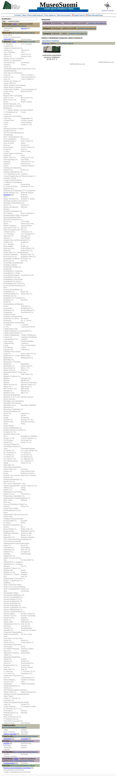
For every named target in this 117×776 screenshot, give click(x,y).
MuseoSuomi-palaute (64, 15)
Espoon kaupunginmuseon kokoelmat (17, 768)
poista (103, 23)
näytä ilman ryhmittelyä (51, 41)
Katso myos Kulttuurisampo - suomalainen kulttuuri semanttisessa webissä (58, 11)
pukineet (24, 28)
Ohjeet (24, 15)
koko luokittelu (8, 26)
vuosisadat (24, 739)
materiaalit (7, 39)
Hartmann (7, 195)
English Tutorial (79, 15)
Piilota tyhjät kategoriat (35, 15)
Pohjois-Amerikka (10, 734)
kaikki (14, 24)
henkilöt (6, 743)
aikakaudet (7, 739)
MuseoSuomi (59, 4)
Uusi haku (17, 15)
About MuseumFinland (95, 15)
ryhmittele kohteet (20, 26)
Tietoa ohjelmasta (50, 15)
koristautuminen (9, 763)
